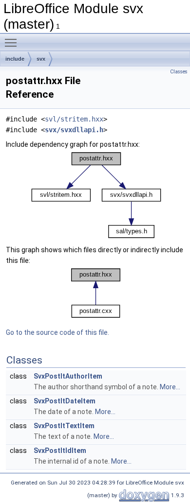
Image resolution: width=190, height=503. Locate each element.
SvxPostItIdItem (60, 450)
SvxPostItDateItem (64, 401)
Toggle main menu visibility (12, 42)
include (14, 59)
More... (170, 387)
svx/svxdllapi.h (74, 130)
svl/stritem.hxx (74, 119)
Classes (179, 72)
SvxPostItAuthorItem (68, 376)
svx (41, 59)
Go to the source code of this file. (57, 332)
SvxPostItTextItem (64, 426)
